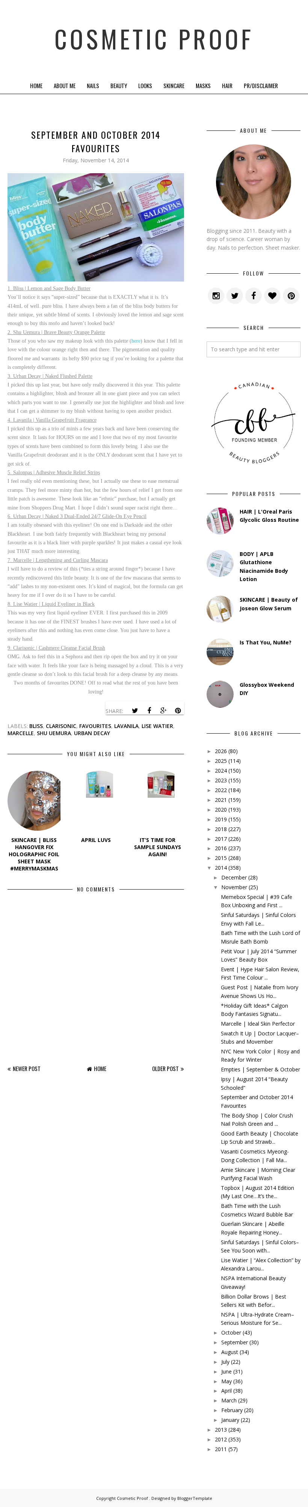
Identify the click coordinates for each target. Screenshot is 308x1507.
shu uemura (54, 733)
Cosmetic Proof (154, 38)
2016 (221, 848)
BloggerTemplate (194, 1498)
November (234, 887)
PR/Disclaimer (261, 85)
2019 (221, 819)
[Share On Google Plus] (163, 711)
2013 (221, 1429)
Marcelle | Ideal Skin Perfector (258, 1023)
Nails (93, 85)
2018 (221, 829)
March (229, 1400)
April (226, 1390)
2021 (221, 799)
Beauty (118, 85)
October (231, 1332)
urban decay (92, 733)
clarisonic (61, 726)
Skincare (173, 85)
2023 (221, 780)
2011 (221, 1449)
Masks (203, 85)
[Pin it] (178, 711)
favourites (95, 726)
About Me (64, 85)
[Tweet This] (135, 711)
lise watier (157, 726)
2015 (221, 857)
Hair (227, 85)
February (232, 1410)
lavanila (126, 726)
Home (36, 85)
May (226, 1381)
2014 (221, 867)
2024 (221, 770)
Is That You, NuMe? (265, 642)
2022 (221, 790)
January (230, 1419)
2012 (221, 1439)
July (225, 1361)
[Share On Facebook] (149, 711)
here (135, 341)
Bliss (36, 726)
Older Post (165, 1068)
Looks (145, 85)
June (226, 1371)
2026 (221, 751)
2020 (221, 809)
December (234, 877)
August (229, 1352)
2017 (221, 838)
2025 (221, 760)
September (234, 1342)
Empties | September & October (260, 1069)
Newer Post (27, 1068)
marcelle (21, 733)
